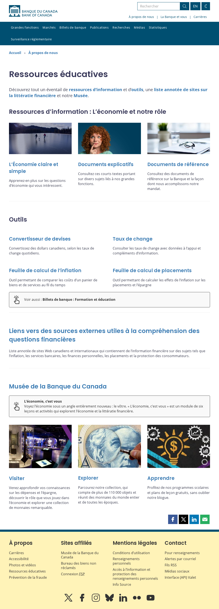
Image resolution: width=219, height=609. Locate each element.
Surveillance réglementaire (31, 39)
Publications (99, 27)
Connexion (73, 574)
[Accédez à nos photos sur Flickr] (137, 600)
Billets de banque (72, 27)
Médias (139, 27)
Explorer (88, 478)
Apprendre (161, 478)
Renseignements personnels (126, 561)
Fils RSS (171, 565)
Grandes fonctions (25, 27)
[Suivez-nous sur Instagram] (96, 600)
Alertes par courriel (180, 558)
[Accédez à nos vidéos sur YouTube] (150, 600)
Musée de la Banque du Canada (58, 386)
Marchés (49, 27)
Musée (81, 95)
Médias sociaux (177, 571)
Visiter (17, 478)
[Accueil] (33, 11)
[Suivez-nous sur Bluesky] (110, 600)
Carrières (200, 17)
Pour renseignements (182, 553)
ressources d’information (95, 89)
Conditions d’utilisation (131, 553)
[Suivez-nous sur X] (69, 600)
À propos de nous (141, 17)
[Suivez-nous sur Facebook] (82, 600)
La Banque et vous (174, 17)
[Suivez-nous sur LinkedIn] (123, 600)
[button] (173, 519)
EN (195, 6)
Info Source (122, 584)
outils (137, 89)
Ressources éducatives (27, 571)
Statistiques (158, 27)
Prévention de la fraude (28, 577)
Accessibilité (19, 558)
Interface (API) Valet (180, 577)
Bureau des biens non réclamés (78, 565)
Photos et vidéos (22, 565)
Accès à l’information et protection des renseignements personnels (135, 574)
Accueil (15, 52)
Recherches (121, 27)
